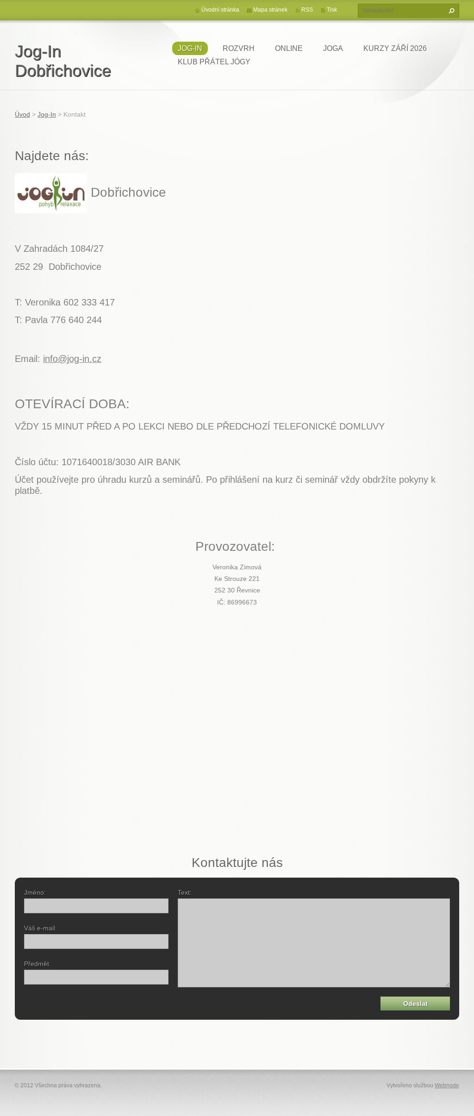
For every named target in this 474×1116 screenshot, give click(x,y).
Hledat (450, 11)
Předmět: (37, 963)
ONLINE (289, 48)
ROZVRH (239, 48)
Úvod (22, 114)
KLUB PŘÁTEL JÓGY (214, 62)
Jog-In (190, 48)
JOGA (333, 48)
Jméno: (35, 892)
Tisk (332, 9)
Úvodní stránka (220, 9)
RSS (307, 9)
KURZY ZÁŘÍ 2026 (395, 48)
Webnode (447, 1085)
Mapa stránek (270, 9)
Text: (185, 892)
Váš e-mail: (40, 928)
